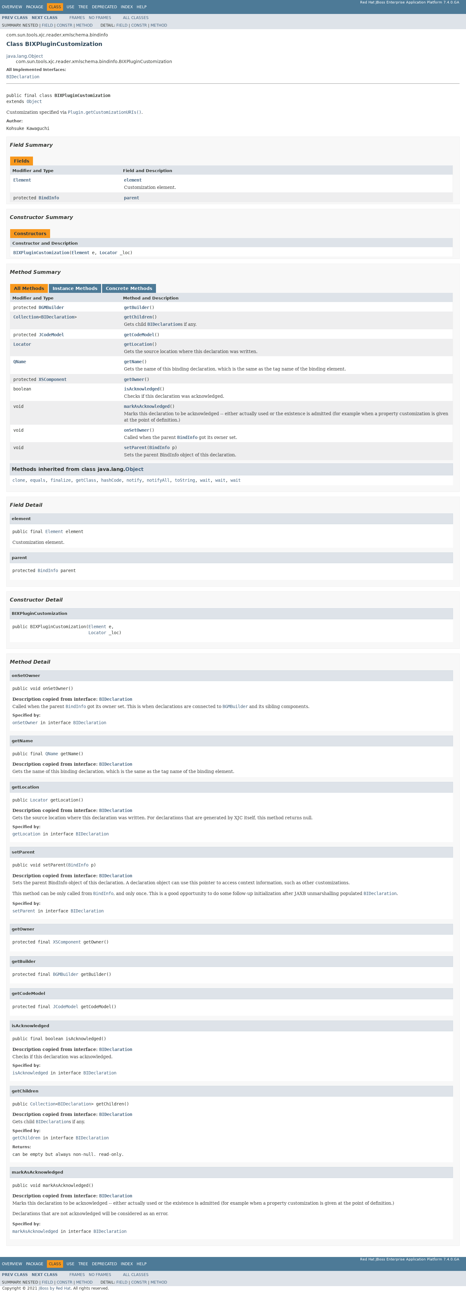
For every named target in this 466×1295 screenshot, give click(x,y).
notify (134, 480)
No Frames (100, 18)
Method (84, 25)
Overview (12, 7)
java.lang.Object (24, 56)
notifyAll (158, 480)
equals (37, 480)
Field (47, 25)
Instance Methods (75, 288)
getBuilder (136, 307)
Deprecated (104, 7)
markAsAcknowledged (147, 406)
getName (133, 361)
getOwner (134, 379)
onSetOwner (136, 430)
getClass (86, 480)
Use (70, 7)
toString (185, 480)
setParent (135, 447)
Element (22, 180)
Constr (64, 25)
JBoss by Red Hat (55, 1288)
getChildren (138, 316)
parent (131, 197)
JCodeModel (51, 334)
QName (19, 361)
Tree (83, 7)
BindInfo (49, 197)
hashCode (111, 480)
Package (34, 7)
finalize (60, 480)
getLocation (138, 344)
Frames (77, 18)
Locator (108, 252)
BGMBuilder (51, 307)
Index (127, 7)
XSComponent (53, 379)
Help (141, 7)
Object (34, 101)
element (133, 180)
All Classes (136, 18)
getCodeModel (139, 334)
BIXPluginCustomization (41, 252)
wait (205, 480)
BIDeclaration (22, 76)
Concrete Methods (129, 288)
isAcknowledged (141, 388)
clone (18, 480)
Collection (26, 316)
